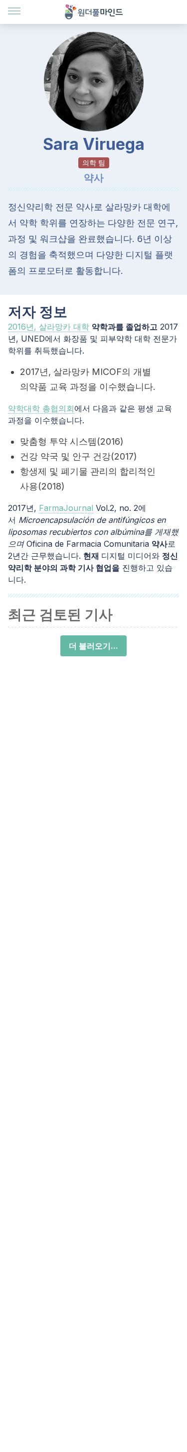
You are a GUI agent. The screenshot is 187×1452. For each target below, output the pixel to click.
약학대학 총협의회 (41, 408)
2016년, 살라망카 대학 (48, 327)
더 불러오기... (93, 646)
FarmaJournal (66, 508)
